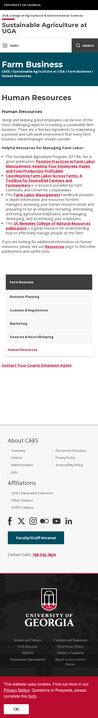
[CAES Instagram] (33, 521)
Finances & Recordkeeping (32, 337)
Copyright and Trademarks (70, 640)
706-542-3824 (44, 554)
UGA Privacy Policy (70, 646)
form (32, 696)
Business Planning (24, 296)
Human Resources (16, 76)
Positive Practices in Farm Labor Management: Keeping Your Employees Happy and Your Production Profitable (50, 166)
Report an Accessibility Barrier (70, 661)
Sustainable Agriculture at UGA (39, 71)
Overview (18, 450)
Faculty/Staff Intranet (36, 537)
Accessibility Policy (69, 465)
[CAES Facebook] (10, 521)
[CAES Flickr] (44, 521)
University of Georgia (22, 5)
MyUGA (27, 652)
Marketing (18, 323)
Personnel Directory (71, 450)
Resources (54, 246)
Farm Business (79, 71)
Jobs (14, 472)
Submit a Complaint (71, 652)
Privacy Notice (17, 690)
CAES (6, 71)
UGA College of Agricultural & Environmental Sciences (42, 15)
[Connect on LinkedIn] (69, 521)
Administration (22, 465)
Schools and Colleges (27, 640)
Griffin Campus (22, 507)
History (16, 457)
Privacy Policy (65, 457)
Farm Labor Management (37, 194)
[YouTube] (57, 521)
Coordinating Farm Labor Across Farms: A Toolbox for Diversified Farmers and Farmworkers (44, 180)
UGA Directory (27, 646)
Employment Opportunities (27, 659)
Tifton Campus (22, 500)
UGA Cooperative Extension (32, 493)
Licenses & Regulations (29, 310)
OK (16, 709)
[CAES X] (22, 521)
